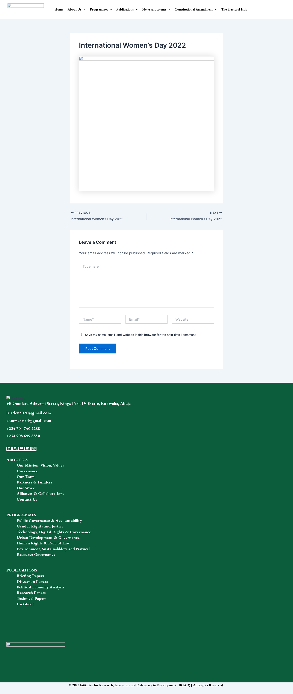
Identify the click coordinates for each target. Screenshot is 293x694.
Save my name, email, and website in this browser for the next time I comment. (140, 334)
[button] (83, 9)
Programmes (99, 9)
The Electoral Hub (234, 9)
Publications (125, 9)
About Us (74, 9)
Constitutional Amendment (194, 9)
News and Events (154, 9)
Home (58, 9)
